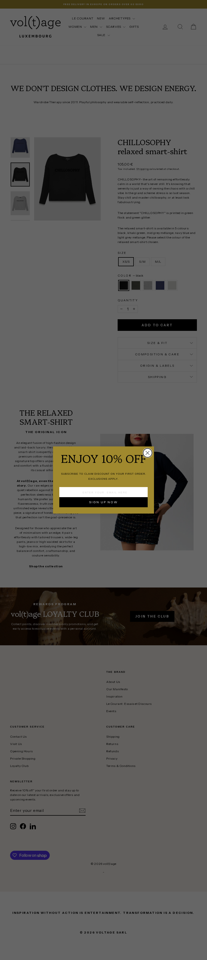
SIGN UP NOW (103, 502)
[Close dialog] (147, 452)
